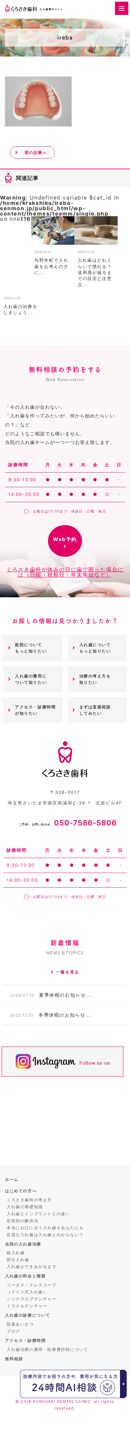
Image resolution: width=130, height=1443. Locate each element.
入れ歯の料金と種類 (25, 1275)
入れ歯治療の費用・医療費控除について (47, 1349)
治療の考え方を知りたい (95, 679)
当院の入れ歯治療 (23, 1243)
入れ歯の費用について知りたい (31, 679)
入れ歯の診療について (27, 1315)
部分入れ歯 (18, 1259)
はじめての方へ (21, 1190)
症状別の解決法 (22, 1220)
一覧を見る (67, 971)
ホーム (12, 1179)
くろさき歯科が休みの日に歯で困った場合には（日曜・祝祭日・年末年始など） (65, 572)
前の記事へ (36, 152)
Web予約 (65, 539)
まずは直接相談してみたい (95, 710)
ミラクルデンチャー (27, 1305)
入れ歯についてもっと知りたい (95, 647)
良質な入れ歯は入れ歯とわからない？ (45, 1234)
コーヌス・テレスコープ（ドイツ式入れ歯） (32, 1288)
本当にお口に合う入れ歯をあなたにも (45, 1227)
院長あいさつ (20, 1324)
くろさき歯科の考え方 (29, 1199)
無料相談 (14, 1358)
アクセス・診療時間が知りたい (35, 710)
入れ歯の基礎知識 (25, 1206)
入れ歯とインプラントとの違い (38, 1213)
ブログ (13, 1331)
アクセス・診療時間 (25, 1340)
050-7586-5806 (68, 822)
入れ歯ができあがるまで (32, 1266)
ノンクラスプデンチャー (32, 1298)
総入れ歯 (16, 1252)
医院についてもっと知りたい (31, 647)
